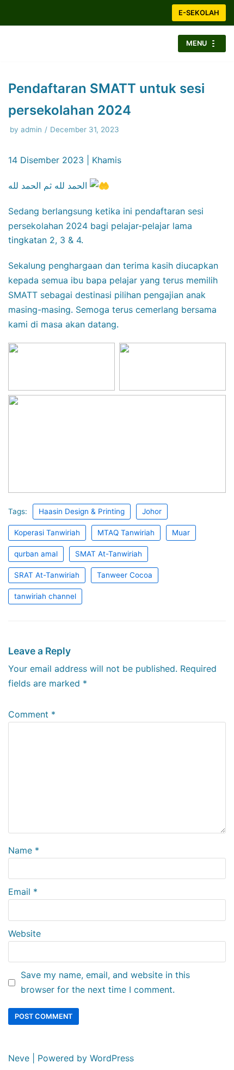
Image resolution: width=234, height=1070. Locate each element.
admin (31, 129)
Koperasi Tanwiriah (47, 532)
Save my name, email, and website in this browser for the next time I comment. (105, 982)
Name (23, 850)
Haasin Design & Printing (82, 511)
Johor (152, 511)
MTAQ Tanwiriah (126, 532)
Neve (18, 1058)
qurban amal (36, 553)
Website (24, 933)
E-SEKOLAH (198, 13)
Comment (32, 714)
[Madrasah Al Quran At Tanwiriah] (40, 43)
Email (23, 891)
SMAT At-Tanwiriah (108, 553)
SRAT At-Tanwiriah (46, 575)
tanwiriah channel (45, 596)
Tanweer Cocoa (124, 575)
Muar (181, 532)
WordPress (112, 1058)
